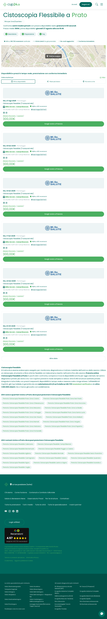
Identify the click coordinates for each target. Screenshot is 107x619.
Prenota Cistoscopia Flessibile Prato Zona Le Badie (63, 408)
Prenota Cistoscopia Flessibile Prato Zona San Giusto (22, 417)
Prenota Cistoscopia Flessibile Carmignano (19, 458)
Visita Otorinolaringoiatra (13, 586)
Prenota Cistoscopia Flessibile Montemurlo (18, 449)
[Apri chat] (102, 614)
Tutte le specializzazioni (57, 504)
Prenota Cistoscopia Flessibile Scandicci (86, 463)
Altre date (53, 358)
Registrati (86, 4)
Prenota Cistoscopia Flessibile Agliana (17, 453)
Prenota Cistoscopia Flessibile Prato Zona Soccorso (67, 403)
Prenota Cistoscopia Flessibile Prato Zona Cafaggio (22, 412)
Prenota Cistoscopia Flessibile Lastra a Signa (50, 463)
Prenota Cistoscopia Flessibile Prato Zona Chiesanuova (23, 403)
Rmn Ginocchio (60, 601)
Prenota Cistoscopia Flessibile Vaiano (53, 458)
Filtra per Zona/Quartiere (13, 21)
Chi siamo (9, 492)
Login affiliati (14, 522)
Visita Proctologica (11, 604)
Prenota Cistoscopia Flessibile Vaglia (16, 467)
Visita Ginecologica (36, 589)
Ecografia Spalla (85, 599)
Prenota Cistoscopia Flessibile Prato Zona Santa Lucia (65, 412)
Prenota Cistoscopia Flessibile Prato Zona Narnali (21, 422)
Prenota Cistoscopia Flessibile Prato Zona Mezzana (21, 408)
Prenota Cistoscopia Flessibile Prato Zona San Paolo (62, 399)
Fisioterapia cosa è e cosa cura (15, 609)
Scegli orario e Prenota (53, 124)
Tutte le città (40, 504)
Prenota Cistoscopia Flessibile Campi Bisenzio (54, 444)
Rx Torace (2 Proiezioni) (87, 586)
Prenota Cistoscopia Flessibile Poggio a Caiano (56, 449)
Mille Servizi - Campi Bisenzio (17, 107)
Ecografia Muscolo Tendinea (64, 599)
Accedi (74, 4)
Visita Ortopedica (10, 594)
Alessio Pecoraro (9, 116)
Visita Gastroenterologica (13, 599)
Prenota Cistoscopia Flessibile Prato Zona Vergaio (61, 422)
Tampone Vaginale (11, 589)
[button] (102, 4)
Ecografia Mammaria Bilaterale (90, 596)
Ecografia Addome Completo (89, 591)
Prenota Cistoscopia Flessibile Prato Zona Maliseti (64, 417)
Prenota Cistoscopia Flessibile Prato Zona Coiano (21, 399)
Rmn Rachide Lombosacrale (89, 601)
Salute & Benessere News (15, 498)
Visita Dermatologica (36, 592)
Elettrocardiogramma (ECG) (64, 596)
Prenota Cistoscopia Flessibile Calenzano (18, 444)
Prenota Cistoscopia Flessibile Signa (16, 463)
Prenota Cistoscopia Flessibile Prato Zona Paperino (63, 426)
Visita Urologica (10, 592)
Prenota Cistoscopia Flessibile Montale (49, 453)
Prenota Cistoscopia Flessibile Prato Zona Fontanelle (22, 431)
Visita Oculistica (35, 586)
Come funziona (21, 492)
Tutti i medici (28, 504)
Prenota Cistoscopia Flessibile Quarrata (85, 458)
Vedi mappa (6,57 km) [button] (39, 109)
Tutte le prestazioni (12, 504)
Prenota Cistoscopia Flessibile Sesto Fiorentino (85, 453)
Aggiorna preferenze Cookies (24, 561)
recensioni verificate (81, 384)
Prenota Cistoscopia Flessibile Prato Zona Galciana (22, 426)
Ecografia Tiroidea (61, 609)
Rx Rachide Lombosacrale (88, 604)
